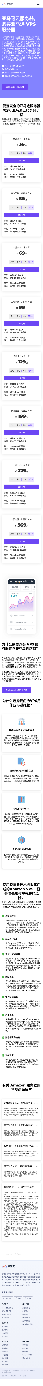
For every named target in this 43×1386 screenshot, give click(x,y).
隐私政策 (13, 1376)
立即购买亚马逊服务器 (14, 87)
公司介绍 (5, 1345)
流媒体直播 (26, 1317)
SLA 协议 (23, 1376)
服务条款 (4, 1376)
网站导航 (5, 1365)
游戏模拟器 (26, 1321)
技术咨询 (5, 1336)
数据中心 (5, 1348)
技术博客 (5, 1330)
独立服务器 (5, 1317)
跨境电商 (25, 1314)
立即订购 (21, 160)
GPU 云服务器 (6, 1311)
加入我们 (5, 1361)
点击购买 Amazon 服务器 (16, 690)
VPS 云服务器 (6, 1314)
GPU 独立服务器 (7, 1308)
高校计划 (5, 1351)
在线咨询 (25, 1348)
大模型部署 (26, 1308)
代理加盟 (5, 1355)
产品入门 (5, 1327)
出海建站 (25, 1311)
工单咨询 (25, 1345)
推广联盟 (5, 1358)
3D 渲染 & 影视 (27, 1324)
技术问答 (5, 1333)
